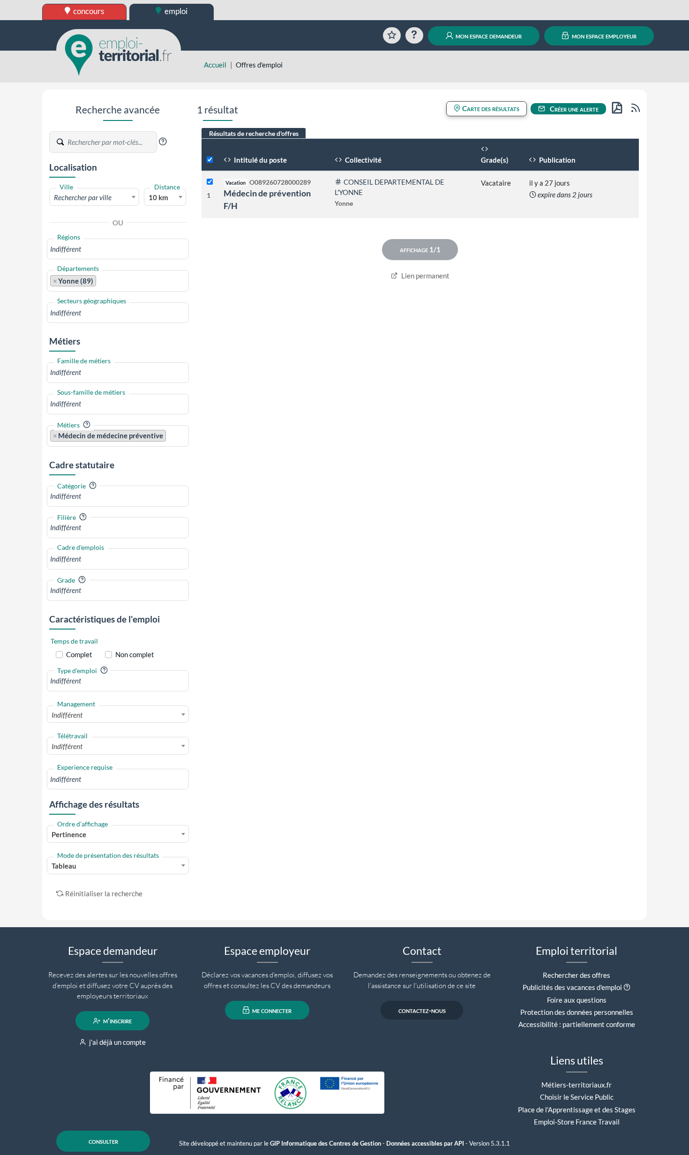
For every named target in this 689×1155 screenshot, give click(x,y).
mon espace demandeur (488, 35)
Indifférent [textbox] (67, 715)
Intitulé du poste (259, 160)
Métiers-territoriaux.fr (576, 1084)
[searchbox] (118, 249)
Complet (79, 654)
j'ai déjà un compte (117, 1042)
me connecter (271, 1010)
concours (88, 11)
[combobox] (94, 196)
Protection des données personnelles (576, 1012)
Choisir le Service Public (577, 1097)
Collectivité (363, 160)
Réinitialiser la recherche (103, 893)
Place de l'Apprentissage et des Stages (577, 1109)
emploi (175, 11)
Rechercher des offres (576, 975)
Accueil (215, 64)
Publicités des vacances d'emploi (572, 987)
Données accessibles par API (425, 1143)
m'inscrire (117, 1021)
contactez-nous (422, 1010)
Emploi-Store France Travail (577, 1122)
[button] (162, 141)
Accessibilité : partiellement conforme (576, 1024)
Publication (557, 160)
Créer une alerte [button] (573, 109)
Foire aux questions (577, 1000)
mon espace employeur (603, 35)
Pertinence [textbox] (69, 834)
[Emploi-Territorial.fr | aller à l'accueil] (118, 54)
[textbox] (94, 197)
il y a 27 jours (549, 183)
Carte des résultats (490, 108)
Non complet (134, 654)
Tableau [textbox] (64, 866)
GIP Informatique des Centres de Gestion (325, 1143)
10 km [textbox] (158, 197)
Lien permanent (424, 275)
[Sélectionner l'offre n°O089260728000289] (210, 182)
